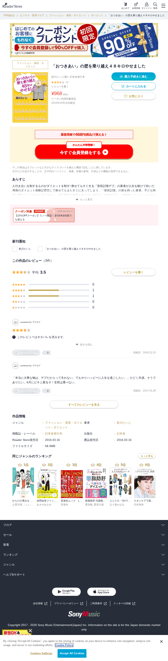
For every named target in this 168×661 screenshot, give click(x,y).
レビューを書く (60, 86)
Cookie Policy (64, 645)
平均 (35, 272)
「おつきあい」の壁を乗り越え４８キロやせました (72, 248)
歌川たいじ (25, 248)
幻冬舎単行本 (77, 76)
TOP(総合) (9, 15)
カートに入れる (136, 86)
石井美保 (139, 504)
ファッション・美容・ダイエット (67, 15)
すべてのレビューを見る (84, 404)
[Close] (161, 641)
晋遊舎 (64, 504)
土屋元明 (17, 504)
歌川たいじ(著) (59, 76)
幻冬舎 (121, 433)
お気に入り (136, 96)
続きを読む (86, 344)
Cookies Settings (41, 653)
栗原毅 (89, 504)
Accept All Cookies (72, 653)
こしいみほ (29, 504)
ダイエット (97, 15)
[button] (124, 603)
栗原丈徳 (99, 504)
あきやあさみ (44, 504)
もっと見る (86, 199)
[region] (84, 648)
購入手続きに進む (136, 76)
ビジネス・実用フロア (32, 15)
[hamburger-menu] (163, 5)
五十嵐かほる (117, 504)
